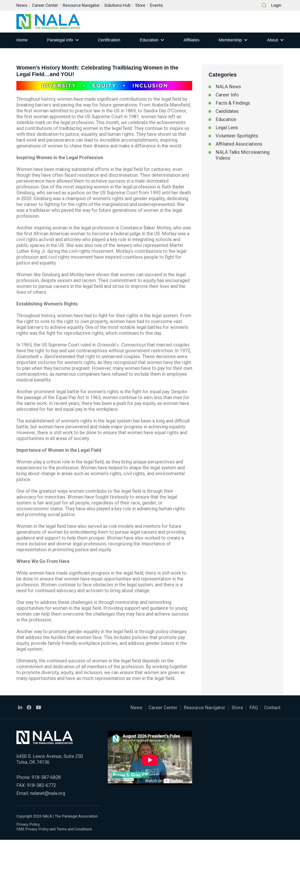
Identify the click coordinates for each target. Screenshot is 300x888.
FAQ (253, 707)
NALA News (228, 86)
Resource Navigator (81, 5)
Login (276, 5)
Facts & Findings (233, 103)
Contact (272, 707)
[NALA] (48, 21)
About (272, 40)
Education (149, 40)
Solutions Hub (117, 5)
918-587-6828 (46, 777)
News (21, 5)
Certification (109, 40)
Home (22, 40)
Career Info (227, 95)
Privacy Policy (28, 824)
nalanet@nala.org (47, 793)
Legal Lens (227, 127)
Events (156, 5)
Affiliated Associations (239, 144)
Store (140, 5)
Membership (230, 40)
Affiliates (191, 40)
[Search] (264, 5)
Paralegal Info (60, 40)
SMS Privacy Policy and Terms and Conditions (54, 829)
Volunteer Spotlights (237, 136)
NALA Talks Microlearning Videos (243, 155)
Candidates (227, 111)
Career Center (45, 5)
